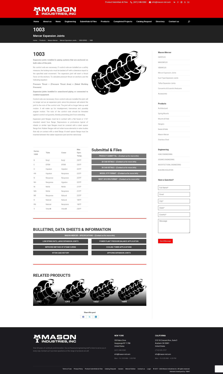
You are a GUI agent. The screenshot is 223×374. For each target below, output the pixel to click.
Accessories (162, 94)
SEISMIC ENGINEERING (166, 159)
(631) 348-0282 (139, 2)
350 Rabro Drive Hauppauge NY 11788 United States (122, 343)
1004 (124, 301)
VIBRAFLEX (162, 68)
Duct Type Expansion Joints (168, 78)
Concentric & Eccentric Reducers (170, 88)
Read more (41, 305)
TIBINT (188, 371)
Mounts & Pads (163, 119)
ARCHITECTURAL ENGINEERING (169, 165)
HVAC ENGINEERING (165, 154)
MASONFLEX (162, 62)
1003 (95, 301)
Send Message (165, 241)
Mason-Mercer (163, 134)
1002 (67, 301)
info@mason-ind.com (161, 2)
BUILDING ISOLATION (165, 170)
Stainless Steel (163, 140)
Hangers (161, 124)
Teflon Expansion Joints (166, 83)
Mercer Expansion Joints (167, 73)
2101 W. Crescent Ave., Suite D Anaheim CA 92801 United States (166, 343)
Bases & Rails (163, 129)
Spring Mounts (163, 113)
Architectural (163, 108)
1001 (39, 301)
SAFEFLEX (162, 57)
